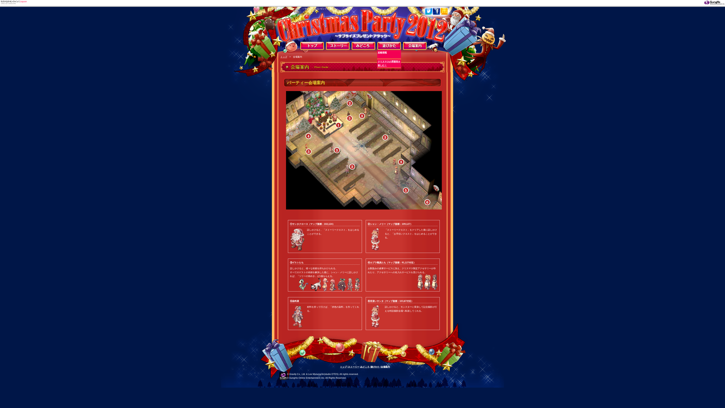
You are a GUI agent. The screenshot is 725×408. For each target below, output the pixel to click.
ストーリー (353, 367)
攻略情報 (382, 52)
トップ (283, 57)
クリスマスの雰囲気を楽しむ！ (389, 63)
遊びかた (375, 367)
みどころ (364, 367)
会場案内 (385, 367)
